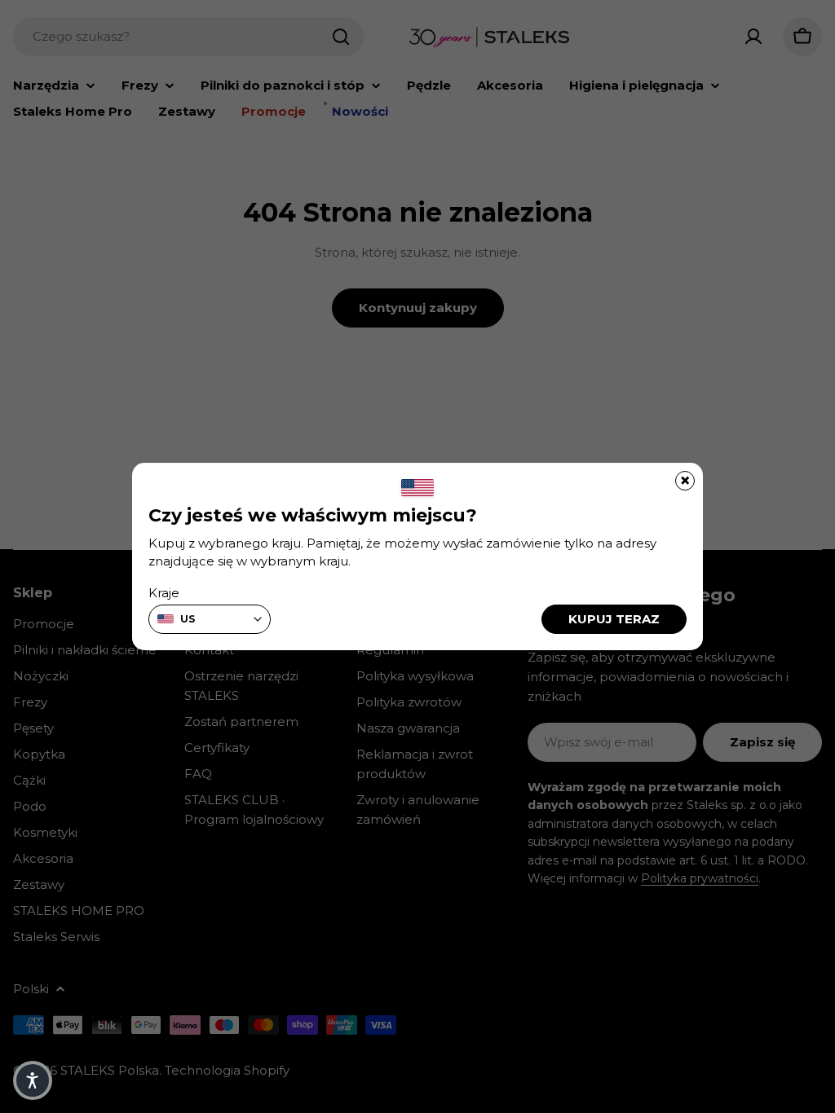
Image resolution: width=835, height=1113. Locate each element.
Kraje (163, 592)
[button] (32, 1080)
